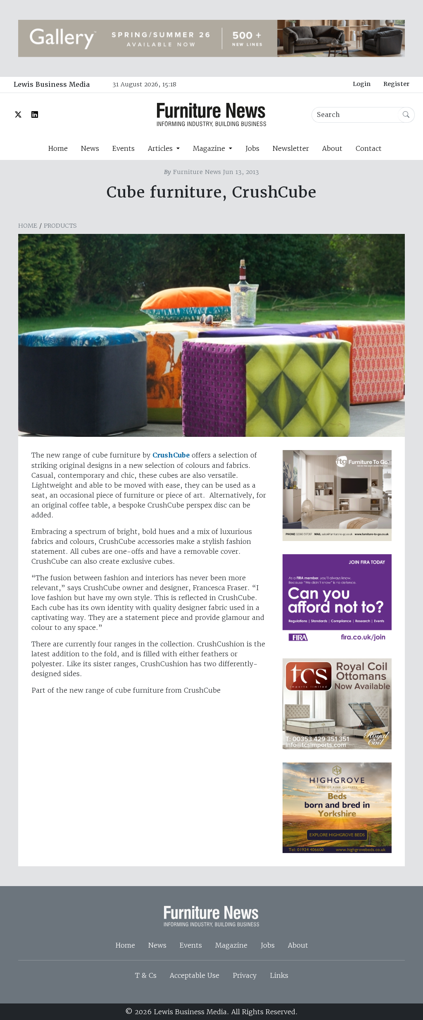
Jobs (252, 148)
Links (279, 975)
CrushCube (171, 455)
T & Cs (146, 975)
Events (123, 148)
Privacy (245, 975)
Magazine (231, 945)
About (332, 148)
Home (58, 148)
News (90, 148)
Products (60, 225)
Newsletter (291, 148)
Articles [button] (161, 148)
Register (396, 84)
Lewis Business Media (52, 84)
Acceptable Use (194, 975)
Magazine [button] (210, 148)
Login (362, 84)
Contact (369, 148)
